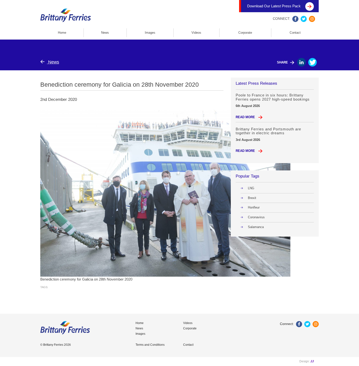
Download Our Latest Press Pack (274, 6)
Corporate (245, 32)
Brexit (252, 198)
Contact (295, 32)
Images (150, 32)
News (105, 32)
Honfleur (254, 207)
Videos (196, 32)
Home (62, 32)
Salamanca (256, 227)
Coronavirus (256, 217)
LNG (251, 188)
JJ (312, 361)
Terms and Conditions (150, 344)
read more (246, 117)
